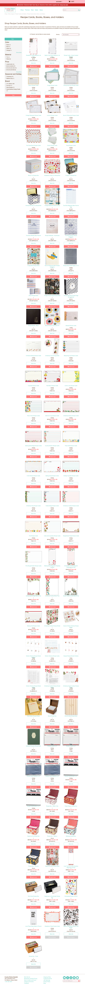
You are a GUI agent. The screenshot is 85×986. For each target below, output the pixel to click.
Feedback (26, 983)
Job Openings (46, 980)
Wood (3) (9, 59)
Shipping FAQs (47, 977)
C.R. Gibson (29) (10, 83)
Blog (44, 983)
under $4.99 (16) (10, 64)
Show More (19, 52)
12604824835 (8, 981)
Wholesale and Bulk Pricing (30, 978)
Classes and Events (29, 981)
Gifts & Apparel (11, 14)
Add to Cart (34, 66)
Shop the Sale (64, 5)
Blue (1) (8, 46)
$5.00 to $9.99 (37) (11, 66)
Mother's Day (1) (10, 78)
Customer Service (47, 978)
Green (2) (9, 48)
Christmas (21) (10, 76)
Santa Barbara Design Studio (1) (13, 89)
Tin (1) (8, 57)
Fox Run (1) (9, 85)
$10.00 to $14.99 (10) (12, 68)
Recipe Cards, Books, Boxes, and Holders (36, 14)
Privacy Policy (46, 981)
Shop (22, 10)
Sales (36, 10)
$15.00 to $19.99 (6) (11, 69)
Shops (6, 14)
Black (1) (9, 44)
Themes (27, 10)
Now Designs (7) (10, 87)
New (32, 10)
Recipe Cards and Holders (20, 14)
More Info (33, 63)
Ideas (41, 10)
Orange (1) (9, 50)
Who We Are (27, 977)
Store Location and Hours (30, 980)
